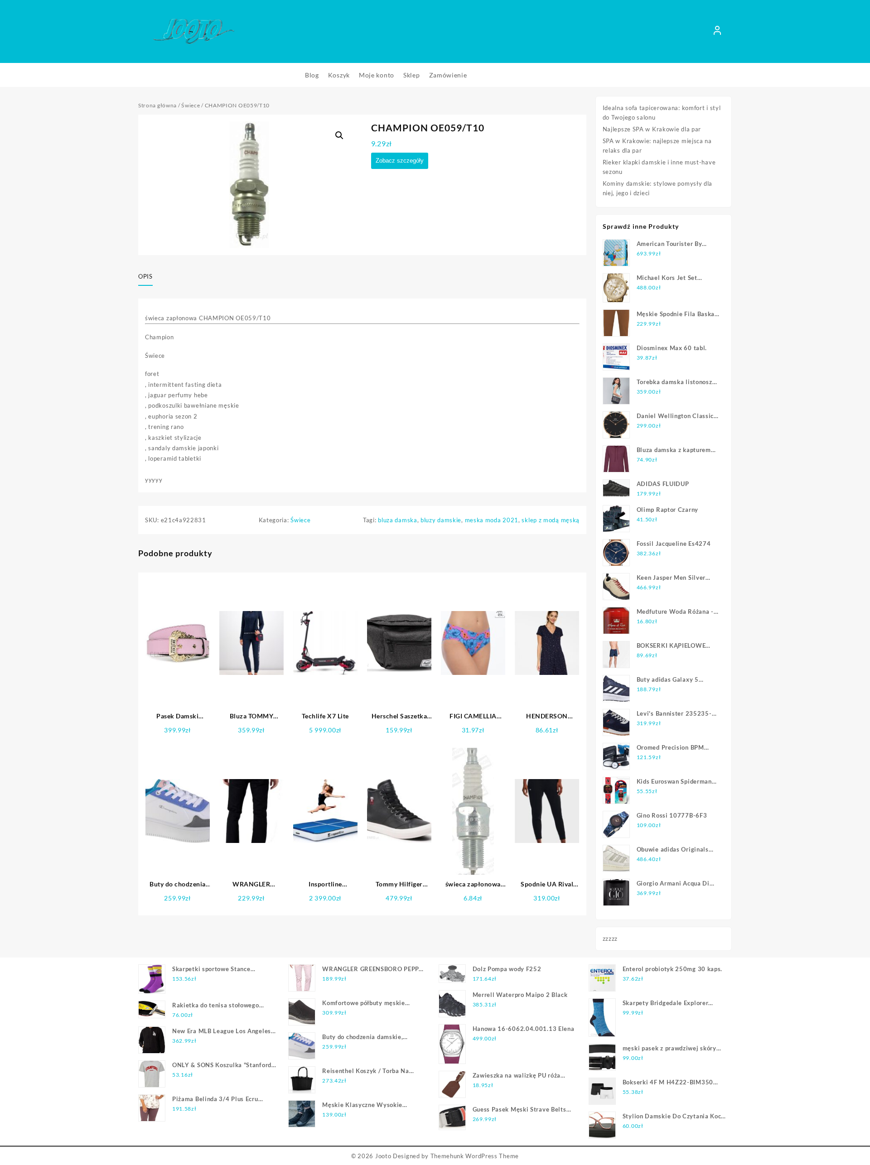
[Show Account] (717, 32)
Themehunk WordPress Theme (474, 1156)
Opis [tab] (145, 276)
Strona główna (157, 105)
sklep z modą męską (551, 520)
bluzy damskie (440, 520)
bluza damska (397, 520)
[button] (339, 135)
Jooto (383, 1156)
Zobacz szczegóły (400, 160)
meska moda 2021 (492, 520)
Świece (190, 105)
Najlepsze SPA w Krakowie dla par (652, 129)
